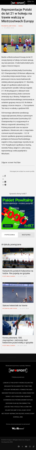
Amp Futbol (18, 410)
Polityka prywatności (18, 377)
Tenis (26, 386)
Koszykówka (16, 400)
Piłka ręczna (17, 403)
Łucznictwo (27, 406)
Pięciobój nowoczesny (26, 413)
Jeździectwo (8, 406)
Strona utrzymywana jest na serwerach (18, 424)
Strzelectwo (18, 406)
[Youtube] (26, 447)
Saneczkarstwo (28, 393)
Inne (21, 417)
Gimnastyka (26, 403)
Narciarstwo (6, 393)
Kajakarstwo (19, 386)
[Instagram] (30, 447)
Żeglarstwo (28, 383)
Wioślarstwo (9, 386)
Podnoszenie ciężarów (23, 396)
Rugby (24, 410)
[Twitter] (22, 447)
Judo (12, 396)
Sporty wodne (19, 383)
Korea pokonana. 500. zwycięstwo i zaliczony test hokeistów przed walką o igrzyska (17, 340)
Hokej (21, 26)
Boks (30, 389)
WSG (11, 442)
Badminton (25, 400)
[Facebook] (19, 447)
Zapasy (8, 396)
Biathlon (15, 393)
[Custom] (33, 447)
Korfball (16, 417)
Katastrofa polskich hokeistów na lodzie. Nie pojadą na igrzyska (17, 272)
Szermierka (7, 400)
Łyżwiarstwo (24, 389)
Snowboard (14, 389)
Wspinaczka (14, 413)
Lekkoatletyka (8, 383)
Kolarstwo (9, 410)
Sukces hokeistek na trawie (14, 305)
